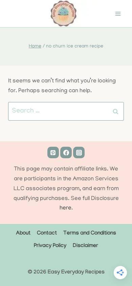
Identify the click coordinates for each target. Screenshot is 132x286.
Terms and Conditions (89, 233)
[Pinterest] (53, 152)
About (23, 233)
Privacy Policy (50, 246)
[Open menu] (118, 13)
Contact (47, 233)
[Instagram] (79, 152)
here (65, 208)
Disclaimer (85, 246)
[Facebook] (66, 152)
